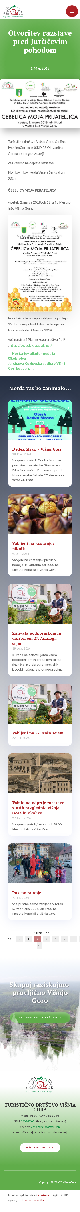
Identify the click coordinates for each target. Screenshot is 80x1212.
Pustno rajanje (26, 892)
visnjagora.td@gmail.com (46, 1126)
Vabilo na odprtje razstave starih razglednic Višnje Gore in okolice (38, 808)
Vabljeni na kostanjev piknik (33, 546)
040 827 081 (28, 1121)
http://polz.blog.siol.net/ (31, 345)
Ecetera (43, 1195)
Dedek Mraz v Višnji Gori (36, 449)
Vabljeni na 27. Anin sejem (38, 732)
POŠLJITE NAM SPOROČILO (40, 1147)
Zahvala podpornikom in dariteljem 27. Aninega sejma (36, 638)
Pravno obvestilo (32, 1200)
